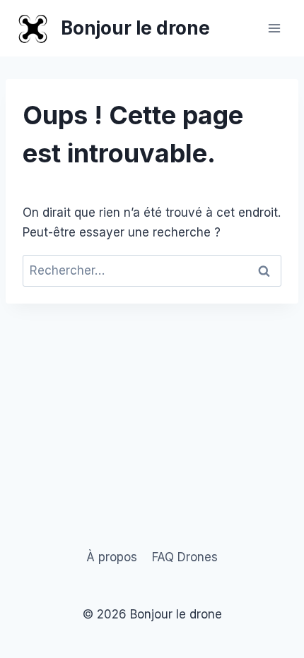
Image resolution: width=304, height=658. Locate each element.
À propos (111, 557)
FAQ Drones (185, 557)
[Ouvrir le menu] (274, 28)
